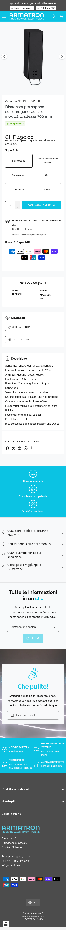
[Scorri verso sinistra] (4, 56)
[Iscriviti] (55, 715)
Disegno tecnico (21, 339)
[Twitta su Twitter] (13, 448)
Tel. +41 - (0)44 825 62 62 (16, 856)
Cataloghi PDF (48, 8)
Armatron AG (36, 913)
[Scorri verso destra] (62, 56)
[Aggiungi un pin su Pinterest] (19, 448)
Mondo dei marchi (23, 8)
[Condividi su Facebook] (7, 448)
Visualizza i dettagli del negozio (29, 234)
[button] (4, 16)
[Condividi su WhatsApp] (26, 448)
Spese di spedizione (31, 140)
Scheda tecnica (21, 327)
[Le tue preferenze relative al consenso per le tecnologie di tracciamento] (6, 924)
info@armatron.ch (12, 865)
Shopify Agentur (26, 916)
